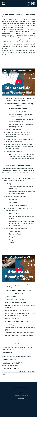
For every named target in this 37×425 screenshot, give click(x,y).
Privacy (21, 392)
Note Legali (21, 398)
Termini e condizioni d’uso (21, 387)
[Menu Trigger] (3, 3)
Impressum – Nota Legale (21, 395)
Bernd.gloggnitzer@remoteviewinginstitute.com (16, 356)
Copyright (21, 390)
